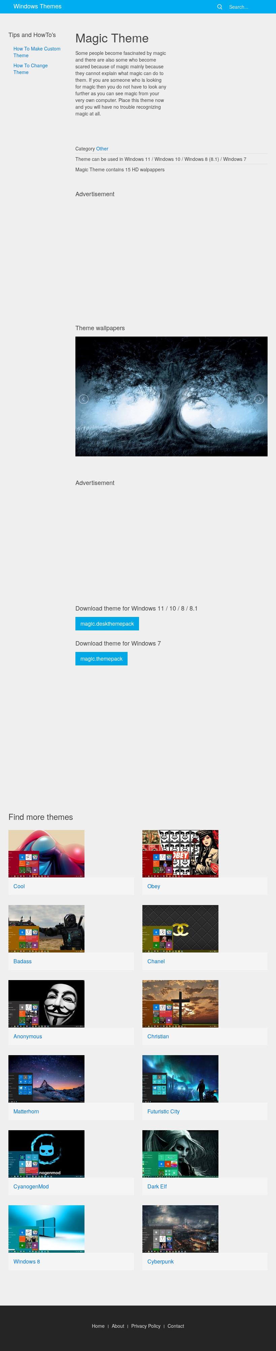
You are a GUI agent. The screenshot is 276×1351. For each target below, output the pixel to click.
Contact (176, 1325)
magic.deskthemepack (107, 623)
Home (98, 1325)
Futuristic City (163, 1111)
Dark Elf (157, 1186)
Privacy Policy (146, 1325)
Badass (22, 961)
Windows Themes (37, 5)
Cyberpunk (160, 1261)
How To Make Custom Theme (37, 52)
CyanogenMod (31, 1186)
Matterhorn (26, 1111)
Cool (19, 886)
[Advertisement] (37, 276)
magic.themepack (101, 658)
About (118, 1325)
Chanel (156, 961)
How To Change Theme (30, 68)
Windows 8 (26, 1261)
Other (102, 148)
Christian (158, 1036)
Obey (153, 886)
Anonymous (27, 1036)
